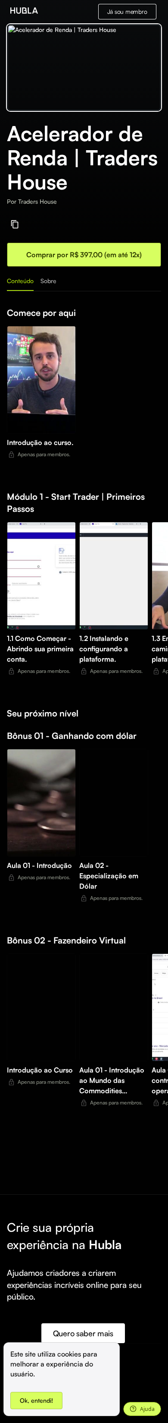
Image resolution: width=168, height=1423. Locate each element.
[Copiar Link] (15, 224)
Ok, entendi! (36, 1400)
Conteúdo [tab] (20, 280)
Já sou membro (127, 11)
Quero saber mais (83, 1333)
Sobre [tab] (48, 280)
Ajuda (147, 1409)
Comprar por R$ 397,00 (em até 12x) (84, 254)
